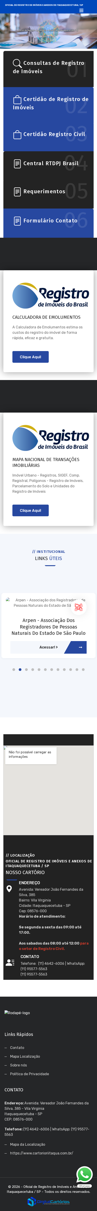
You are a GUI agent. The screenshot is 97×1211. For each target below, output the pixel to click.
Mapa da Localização (27, 1144)
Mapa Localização (25, 1056)
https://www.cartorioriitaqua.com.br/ (41, 1153)
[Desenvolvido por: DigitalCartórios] (48, 1201)
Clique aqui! (30, 357)
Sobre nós (18, 1065)
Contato (17, 1048)
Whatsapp (84, 1177)
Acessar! (47, 647)
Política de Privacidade (29, 1074)
